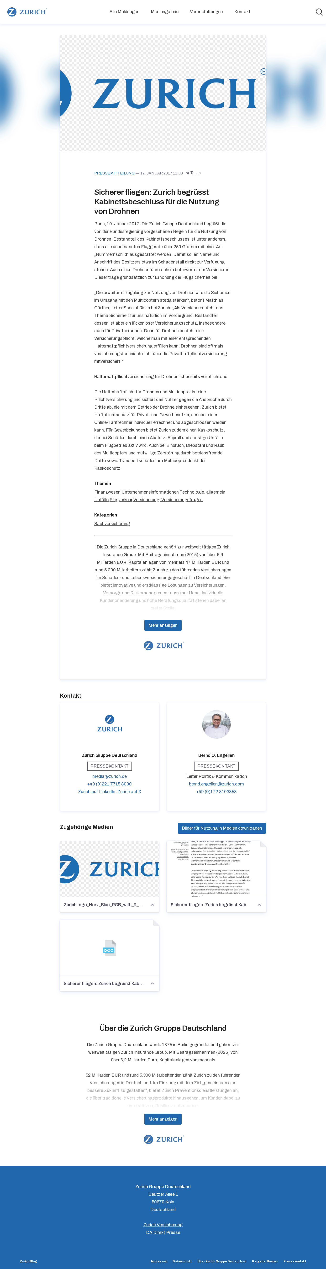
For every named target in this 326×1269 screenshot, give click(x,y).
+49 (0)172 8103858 (216, 791)
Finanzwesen (107, 492)
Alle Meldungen (124, 11)
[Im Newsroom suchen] (319, 12)
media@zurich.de (109, 776)
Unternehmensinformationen (150, 492)
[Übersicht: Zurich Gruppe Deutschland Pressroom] (26, 12)
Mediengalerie (165, 11)
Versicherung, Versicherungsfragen (168, 499)
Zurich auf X (129, 791)
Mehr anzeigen (163, 625)
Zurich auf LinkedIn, (97, 791)
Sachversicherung (112, 523)
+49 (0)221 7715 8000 (109, 784)
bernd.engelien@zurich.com (216, 784)
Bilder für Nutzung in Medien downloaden (222, 828)
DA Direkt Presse (163, 1232)
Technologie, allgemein (202, 492)
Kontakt (242, 11)
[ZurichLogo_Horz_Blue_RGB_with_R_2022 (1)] (109, 869)
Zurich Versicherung (163, 1224)
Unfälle (101, 499)
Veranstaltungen (206, 11)
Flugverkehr (121, 499)
